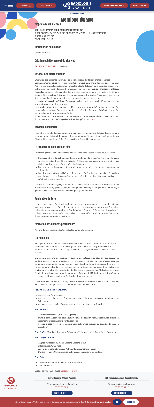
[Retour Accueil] (77, 5)
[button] (9, 5)
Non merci (131, 402)
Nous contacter (139, 5)
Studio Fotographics (70, 371)
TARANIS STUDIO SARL (46, 66)
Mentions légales (103, 402)
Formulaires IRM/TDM (113, 5)
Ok (117, 402)
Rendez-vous (45, 5)
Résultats (24, 5)
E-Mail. (93, 119)
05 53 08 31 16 (62, 387)
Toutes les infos (60, 393)
